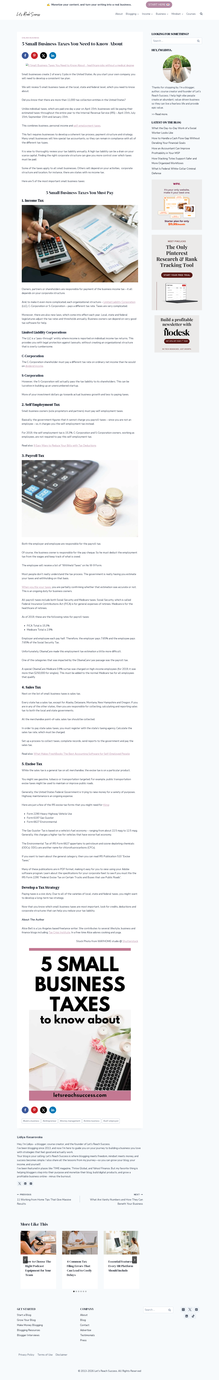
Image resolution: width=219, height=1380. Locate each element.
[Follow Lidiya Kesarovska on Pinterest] (30, 1183)
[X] (190, 1309)
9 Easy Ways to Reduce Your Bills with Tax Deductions (65, 445)
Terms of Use (45, 1354)
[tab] (74, 1291)
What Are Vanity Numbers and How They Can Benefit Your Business (116, 1199)
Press (83, 1340)
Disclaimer (61, 1354)
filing (106, 805)
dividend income (34, 366)
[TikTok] (193, 1316)
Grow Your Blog (26, 1320)
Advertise (85, 1330)
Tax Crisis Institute (59, 932)
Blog (83, 1320)
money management (70, 1121)
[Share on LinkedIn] (52, 55)
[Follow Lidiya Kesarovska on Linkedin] (25, 1183)
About (119, 14)
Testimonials (87, 1335)
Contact (84, 1325)
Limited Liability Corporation (119, 302)
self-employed (110, 1121)
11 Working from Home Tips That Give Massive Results (44, 1199)
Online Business (30, 38)
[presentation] (38, 1243)
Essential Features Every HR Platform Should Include (120, 1266)
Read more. (161, 114)
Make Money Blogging (30, 1325)
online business (92, 1121)
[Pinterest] (196, 1309)
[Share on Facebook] (25, 55)
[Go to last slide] (25, 1259)
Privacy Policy (26, 1354)
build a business (31, 1121)
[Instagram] (183, 1309)
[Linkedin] (187, 1316)
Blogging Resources (28, 1330)
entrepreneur (49, 1121)
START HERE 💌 (159, 4)
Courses (191, 14)
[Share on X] (43, 55)
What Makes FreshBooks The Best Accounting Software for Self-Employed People (82, 754)
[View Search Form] (201, 14)
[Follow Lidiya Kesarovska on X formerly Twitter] (19, 1183)
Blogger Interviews (28, 1335)
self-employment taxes (86, 125)
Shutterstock (130, 941)
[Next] (134, 1259)
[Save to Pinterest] (34, 55)
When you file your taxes (36, 587)
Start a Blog (24, 1315)
